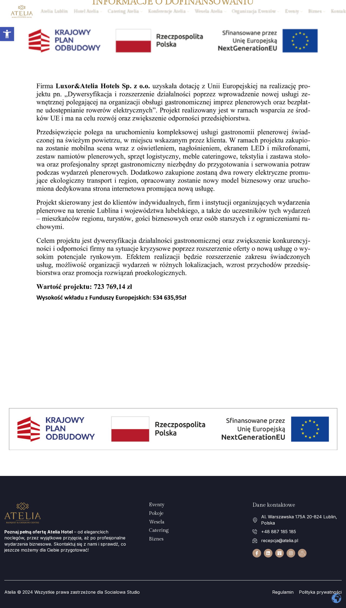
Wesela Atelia (209, 11)
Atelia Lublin (54, 11)
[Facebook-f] (256, 553)
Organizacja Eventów (254, 11)
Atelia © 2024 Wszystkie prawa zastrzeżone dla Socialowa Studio (72, 592)
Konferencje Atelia (166, 11)
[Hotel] (279, 553)
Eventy (292, 11)
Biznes (315, 11)
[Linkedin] (268, 553)
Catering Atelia (123, 11)
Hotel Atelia (86, 11)
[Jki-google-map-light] (302, 553)
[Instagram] (291, 553)
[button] (7, 34)
